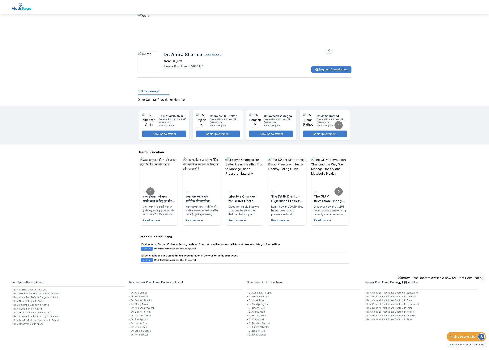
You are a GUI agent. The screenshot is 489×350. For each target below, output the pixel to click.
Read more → (151, 220)
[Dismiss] (482, 279)
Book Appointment (164, 133)
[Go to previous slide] (150, 191)
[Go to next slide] (338, 125)
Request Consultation (333, 69)
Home (154, 40)
